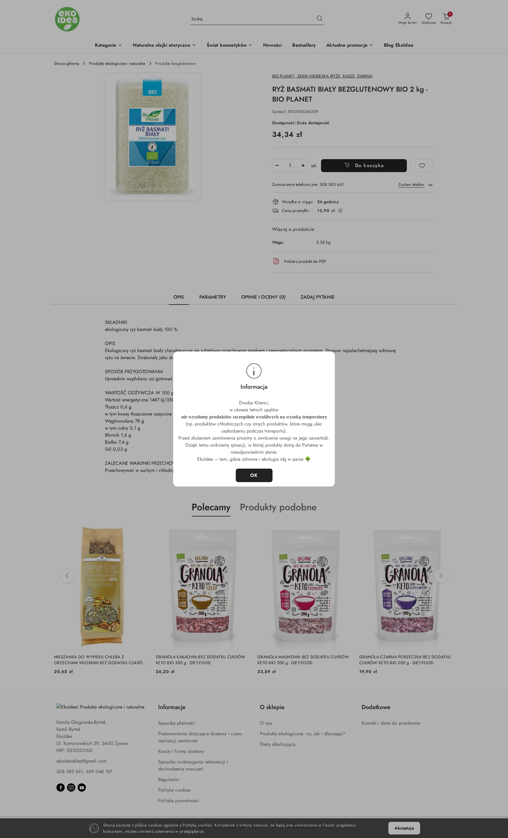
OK (254, 475)
